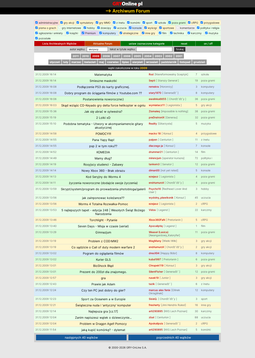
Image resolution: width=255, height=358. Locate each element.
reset (184, 43)
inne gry (150, 33)
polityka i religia (209, 27)
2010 (85, 56)
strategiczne (130, 33)
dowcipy (106, 27)
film (164, 33)
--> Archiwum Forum (127, 11)
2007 (116, 56)
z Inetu (120, 22)
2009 (95, 56)
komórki (135, 22)
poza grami (179, 22)
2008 (106, 56)
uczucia (122, 27)
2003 (158, 56)
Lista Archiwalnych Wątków (59, 43)
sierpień (137, 62)
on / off (208, 43)
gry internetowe (71, 27)
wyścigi (152, 27)
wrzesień (152, 62)
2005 (137, 56)
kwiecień (90, 62)
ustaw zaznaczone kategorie (146, 43)
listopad (185, 62)
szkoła (162, 22)
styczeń (55, 62)
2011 (76, 56)
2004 (147, 56)
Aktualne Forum (102, 43)
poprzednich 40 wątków (173, 337)
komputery (109, 33)
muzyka (213, 33)
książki (74, 33)
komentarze (187, 27)
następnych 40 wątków (81, 337)
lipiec (125, 62)
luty (65, 62)
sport (149, 22)
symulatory (86, 22)
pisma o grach (47, 27)
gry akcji (69, 22)
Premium (90, 33)
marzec (76, 62)
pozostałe (45, 38)
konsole (137, 27)
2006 (126, 56)
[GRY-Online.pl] (127, 3)
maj (101, 62)
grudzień (199, 62)
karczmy (196, 33)
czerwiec (113, 62)
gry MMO (105, 22)
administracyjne (48, 22)
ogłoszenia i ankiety (51, 33)
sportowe (168, 27)
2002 (168, 56)
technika (178, 33)
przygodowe (211, 22)
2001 (179, 56)
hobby (91, 27)
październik (168, 62)
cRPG (194, 22)
